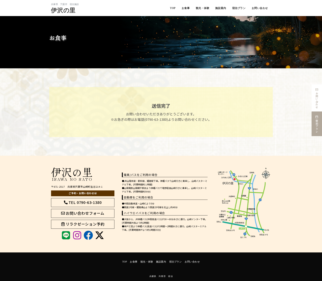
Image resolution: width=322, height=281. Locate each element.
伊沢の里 (63, 10)
